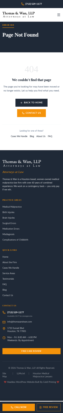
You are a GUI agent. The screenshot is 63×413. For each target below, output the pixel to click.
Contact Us (33, 113)
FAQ (50, 136)
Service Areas (8, 273)
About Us (40, 136)
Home (5, 257)
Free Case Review (31, 351)
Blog (32, 136)
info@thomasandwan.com (19, 322)
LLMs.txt (21, 374)
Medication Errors (10, 229)
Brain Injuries (8, 218)
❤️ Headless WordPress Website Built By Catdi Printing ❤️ (31, 382)
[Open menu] (59, 15)
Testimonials (8, 279)
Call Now (21, 407)
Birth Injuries (8, 212)
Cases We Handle (19, 136)
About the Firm (9, 262)
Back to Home (33, 103)
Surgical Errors (9, 223)
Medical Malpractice (12, 207)
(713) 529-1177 (15, 312)
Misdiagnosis (8, 234)
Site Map (4, 375)
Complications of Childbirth (15, 240)
